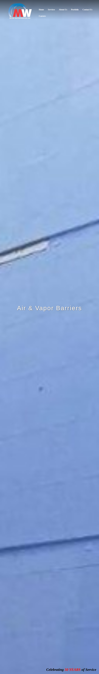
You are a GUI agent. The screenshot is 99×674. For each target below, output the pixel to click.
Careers (42, 16)
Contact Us (87, 9)
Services (51, 9)
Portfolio (75, 9)
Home (41, 9)
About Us (63, 9)
